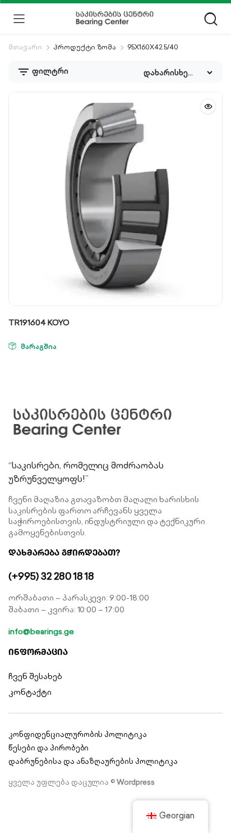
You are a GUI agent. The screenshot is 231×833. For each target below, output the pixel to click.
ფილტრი (49, 71)
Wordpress (136, 782)
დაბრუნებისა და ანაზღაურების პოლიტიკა (93, 761)
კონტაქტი (30, 692)
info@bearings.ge (41, 631)
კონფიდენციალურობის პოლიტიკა (77, 734)
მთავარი (25, 47)
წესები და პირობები (48, 748)
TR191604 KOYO (39, 322)
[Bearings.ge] (114, 19)
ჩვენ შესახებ (35, 676)
